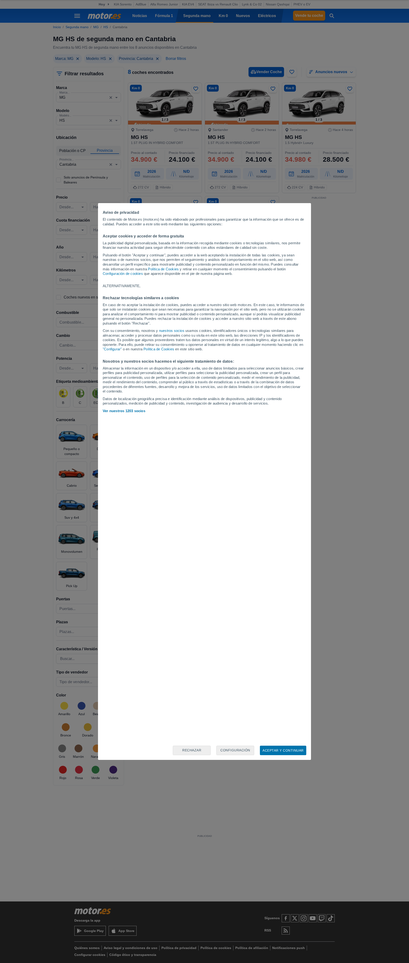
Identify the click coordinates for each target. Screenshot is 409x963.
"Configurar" (112, 349)
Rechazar (191, 750)
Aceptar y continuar (283, 750)
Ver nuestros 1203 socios (124, 411)
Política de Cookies (163, 269)
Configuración (235, 750)
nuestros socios (171, 331)
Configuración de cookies (123, 274)
